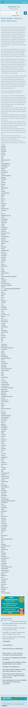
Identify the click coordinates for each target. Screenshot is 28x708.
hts (1, 533)
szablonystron (4, 579)
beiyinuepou (4, 492)
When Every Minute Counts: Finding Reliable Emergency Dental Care (13, 637)
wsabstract (3, 380)
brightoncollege (5, 273)
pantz (2, 201)
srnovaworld (4, 290)
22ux (2, 158)
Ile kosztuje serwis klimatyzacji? (10, 667)
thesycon (3, 316)
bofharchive (4, 575)
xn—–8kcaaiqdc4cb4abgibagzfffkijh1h (10, 288)
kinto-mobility (4, 172)
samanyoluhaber (5, 250)
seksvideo (3, 170)
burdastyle (3, 149)
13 (1, 212)
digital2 (3, 547)
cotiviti (2, 181)
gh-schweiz (4, 309)
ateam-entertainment (6, 408)
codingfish (3, 467)
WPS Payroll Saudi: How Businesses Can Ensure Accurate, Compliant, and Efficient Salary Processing (13, 675)
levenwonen (4, 523)
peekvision (3, 420)
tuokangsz (3, 544)
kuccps (3, 198)
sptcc (2, 537)
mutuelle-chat (4, 549)
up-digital (3, 412)
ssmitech (3, 469)
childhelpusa (4, 426)
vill (2, 304)
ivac (2, 410)
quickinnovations (5, 558)
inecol (2, 551)
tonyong (3, 184)
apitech (3, 422)
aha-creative (4, 584)
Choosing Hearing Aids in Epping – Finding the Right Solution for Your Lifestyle (14, 663)
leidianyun (3, 203)
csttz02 (3, 480)
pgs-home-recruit (5, 314)
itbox (2, 274)
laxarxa (3, 264)
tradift (2, 433)
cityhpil (3, 398)
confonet (3, 191)
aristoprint (3, 560)
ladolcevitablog (5, 241)
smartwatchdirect (5, 417)
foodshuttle (3, 280)
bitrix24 (3, 591)
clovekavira (4, 565)
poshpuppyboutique (6, 358)
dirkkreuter (3, 474)
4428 (2, 318)
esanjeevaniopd (5, 499)
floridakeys (3, 490)
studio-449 (3, 520)
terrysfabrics (4, 526)
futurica (3, 248)
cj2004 (2, 573)
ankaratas (3, 521)
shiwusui (3, 493)
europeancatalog (5, 384)
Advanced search (15, 15)
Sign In (24, 2)
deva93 (3, 450)
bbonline (3, 234)
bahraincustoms (5, 208)
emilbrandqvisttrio (5, 160)
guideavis (3, 177)
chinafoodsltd (4, 363)
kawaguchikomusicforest (7, 347)
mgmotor (3, 182)
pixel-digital (4, 485)
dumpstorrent (4, 502)
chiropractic (4, 222)
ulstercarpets (4, 220)
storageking (4, 307)
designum (3, 257)
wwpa (2, 351)
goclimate (3, 361)
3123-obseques (4, 572)
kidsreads (3, 240)
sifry (2, 328)
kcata (2, 460)
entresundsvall (4, 321)
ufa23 (2, 438)
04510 (2, 443)
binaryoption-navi (5, 165)
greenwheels (4, 464)
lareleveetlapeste (5, 487)
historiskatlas (4, 167)
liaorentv (3, 252)
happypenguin (4, 187)
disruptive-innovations (6, 368)
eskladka (3, 261)
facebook (3, 306)
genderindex (4, 511)
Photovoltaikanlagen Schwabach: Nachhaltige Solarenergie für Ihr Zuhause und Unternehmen (14, 681)
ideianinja (3, 561)
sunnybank (3, 556)
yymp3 (3, 207)
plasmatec (3, 354)
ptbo (2, 334)
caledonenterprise (5, 193)
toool (2, 483)
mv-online (3, 453)
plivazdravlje (4, 320)
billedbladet (4, 179)
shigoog (3, 194)
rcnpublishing (4, 481)
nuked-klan (4, 440)
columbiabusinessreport (7, 396)
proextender (4, 330)
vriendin (3, 323)
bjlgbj (2, 509)
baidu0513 (3, 462)
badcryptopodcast (5, 163)
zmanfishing (4, 495)
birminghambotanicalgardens (8, 500)
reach (2, 311)
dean (2, 532)
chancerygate (4, 525)
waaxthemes (4, 344)
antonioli (3, 335)
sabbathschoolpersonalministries (9, 276)
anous (2, 540)
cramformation (4, 377)
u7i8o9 (3, 459)
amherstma (3, 210)
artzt (2, 514)
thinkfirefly (3, 247)
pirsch (2, 504)
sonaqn (3, 313)
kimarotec (3, 293)
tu (1, 342)
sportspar (3, 582)
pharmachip (4, 367)
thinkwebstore (4, 587)
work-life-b (3, 229)
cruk (2, 245)
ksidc (2, 513)
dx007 (2, 353)
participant (3, 151)
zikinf (2, 295)
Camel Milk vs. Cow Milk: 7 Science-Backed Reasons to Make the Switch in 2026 (13, 633)
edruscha (3, 238)
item (2, 542)
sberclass (3, 405)
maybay (3, 153)
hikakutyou (4, 394)
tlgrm (2, 403)
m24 (2, 267)
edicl (2, 161)
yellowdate (3, 445)
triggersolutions (5, 391)
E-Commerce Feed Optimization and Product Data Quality (14, 658)
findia (2, 407)
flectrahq (3, 518)
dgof (2, 196)
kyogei (2, 269)
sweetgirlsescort (5, 386)
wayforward (4, 429)
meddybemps (4, 227)
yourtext (3, 488)
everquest (3, 434)
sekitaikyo (3, 281)
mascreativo (4, 349)
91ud (2, 375)
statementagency (5, 370)
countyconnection (5, 473)
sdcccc (2, 292)
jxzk (2, 340)
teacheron (3, 337)
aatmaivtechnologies (6, 175)
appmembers (4, 389)
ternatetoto (3, 580)
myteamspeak (4, 568)
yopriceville (4, 563)
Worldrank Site (14, 6)
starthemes (3, 414)
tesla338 (3, 214)
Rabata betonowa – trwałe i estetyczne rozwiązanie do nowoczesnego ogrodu (12, 654)
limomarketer (4, 419)
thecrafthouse (4, 219)
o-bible (3, 224)
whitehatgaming (5, 236)
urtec (2, 299)
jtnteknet (3, 168)
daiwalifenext (4, 427)
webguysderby (4, 332)
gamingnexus (4, 535)
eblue (2, 577)
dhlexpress (3, 530)
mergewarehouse (5, 570)
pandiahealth (4, 457)
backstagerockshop (5, 546)
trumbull (3, 431)
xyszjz (2, 447)
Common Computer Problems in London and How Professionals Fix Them (13, 628)
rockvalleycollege (5, 283)
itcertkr (3, 441)
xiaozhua (3, 302)
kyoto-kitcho (4, 516)
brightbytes (4, 300)
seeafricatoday (4, 382)
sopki (2, 189)
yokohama (3, 528)
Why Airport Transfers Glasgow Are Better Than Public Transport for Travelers (14, 624)
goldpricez (3, 553)
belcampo (3, 154)
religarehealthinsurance (6, 567)
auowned (3, 200)
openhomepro (4, 400)
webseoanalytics (5, 478)
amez (2, 372)
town (2, 379)
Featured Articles (6, 620)
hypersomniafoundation (7, 539)
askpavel (3, 205)
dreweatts (3, 497)
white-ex (3, 174)
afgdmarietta (4, 346)
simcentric (3, 231)
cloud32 (3, 287)
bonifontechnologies (6, 415)
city (2, 452)
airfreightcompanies (6, 215)
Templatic (4, 705)
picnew (3, 186)
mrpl (2, 471)
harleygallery (4, 266)
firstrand (3, 147)
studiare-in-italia (5, 476)
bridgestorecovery (5, 233)
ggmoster (3, 424)
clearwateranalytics (5, 593)
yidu (2, 156)
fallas (2, 339)
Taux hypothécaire (7, 645)
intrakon (3, 271)
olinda (2, 217)
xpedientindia (4, 327)
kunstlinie (3, 448)
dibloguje (3, 589)
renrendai (3, 325)
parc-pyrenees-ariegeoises (7, 387)
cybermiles (3, 506)
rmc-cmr (3, 436)
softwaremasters (5, 401)
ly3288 (3, 226)
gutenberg (3, 365)
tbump (2, 586)
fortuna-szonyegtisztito (6, 285)
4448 (2, 360)
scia (2, 466)
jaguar (2, 278)
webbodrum (4, 254)
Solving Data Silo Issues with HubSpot (12, 648)
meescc (3, 297)
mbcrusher (3, 393)
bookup (3, 455)
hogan (2, 373)
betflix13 (3, 243)
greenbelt (3, 554)
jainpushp (3, 146)
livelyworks (4, 255)
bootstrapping (4, 356)
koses (2, 262)
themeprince (4, 507)
